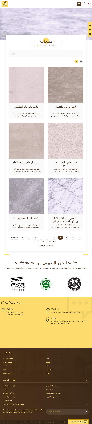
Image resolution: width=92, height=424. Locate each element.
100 (37, 241)
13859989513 (19, 315)
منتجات (53, 46)
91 (29, 238)
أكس (47, 358)
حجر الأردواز (6, 390)
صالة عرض (49, 369)
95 (54, 238)
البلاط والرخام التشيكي (26, 106)
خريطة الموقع (7, 373)
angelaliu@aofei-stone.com (71, 312)
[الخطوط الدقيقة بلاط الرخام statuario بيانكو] (65, 196)
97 (67, 238)
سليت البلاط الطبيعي (52, 386)
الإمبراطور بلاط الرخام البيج (65, 164)
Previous (4, 282)
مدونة (4, 369)
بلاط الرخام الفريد (8, 401)
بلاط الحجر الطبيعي (9, 397)
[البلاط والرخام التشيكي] (26, 85)
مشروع (48, 373)
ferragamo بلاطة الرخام (26, 218)
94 (47, 238)
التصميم (48, 362)
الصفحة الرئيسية (43, 46)
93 (41, 238)
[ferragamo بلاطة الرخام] (26, 196)
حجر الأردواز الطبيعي (9, 393)
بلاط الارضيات (50, 390)
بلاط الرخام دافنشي (66, 106)
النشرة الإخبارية (7, 362)
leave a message (76, 422)
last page (52, 241)
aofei (5, 366)
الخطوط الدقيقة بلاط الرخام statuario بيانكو (65, 219)
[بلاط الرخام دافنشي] (65, 85)
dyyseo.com (66, 422)
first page (14, 238)
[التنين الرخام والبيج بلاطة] (26, 141)
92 (35, 238)
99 (79, 238)
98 (73, 238)
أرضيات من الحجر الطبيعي (53, 393)
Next (87, 282)
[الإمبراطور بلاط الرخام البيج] (65, 141)
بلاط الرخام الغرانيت (52, 397)
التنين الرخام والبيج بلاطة (26, 162)
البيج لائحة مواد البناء (9, 386)
